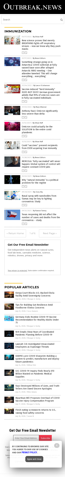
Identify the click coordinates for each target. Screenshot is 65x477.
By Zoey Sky (38, 192)
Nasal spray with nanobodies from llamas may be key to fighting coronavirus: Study (39, 199)
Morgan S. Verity (33, 299)
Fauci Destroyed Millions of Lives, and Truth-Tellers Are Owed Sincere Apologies (37, 387)
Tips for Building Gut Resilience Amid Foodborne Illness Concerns (34, 306)
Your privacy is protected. (17, 270)
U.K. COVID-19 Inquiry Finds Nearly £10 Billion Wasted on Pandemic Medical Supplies (34, 374)
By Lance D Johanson (41, 85)
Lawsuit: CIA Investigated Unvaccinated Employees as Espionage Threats (34, 345)
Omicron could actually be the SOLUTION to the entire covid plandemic (37, 129)
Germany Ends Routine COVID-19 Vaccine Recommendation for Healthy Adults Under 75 (37, 320)
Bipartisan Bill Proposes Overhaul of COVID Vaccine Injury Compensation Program (37, 399)
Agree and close (34, 459)
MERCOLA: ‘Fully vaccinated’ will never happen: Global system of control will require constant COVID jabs (41, 164)
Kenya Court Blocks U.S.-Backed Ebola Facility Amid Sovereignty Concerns (34, 294)
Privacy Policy (29, 452)
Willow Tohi (31, 365)
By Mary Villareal (39, 107)
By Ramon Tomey (39, 211)
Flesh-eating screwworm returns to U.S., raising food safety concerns (35, 411)
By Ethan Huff (38, 37)
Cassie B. (30, 416)
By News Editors (39, 58)
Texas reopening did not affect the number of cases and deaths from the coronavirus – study (41, 217)
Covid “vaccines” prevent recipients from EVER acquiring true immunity (40, 147)
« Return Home (15, 233)
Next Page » (50, 233)
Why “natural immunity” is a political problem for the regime (40, 181)
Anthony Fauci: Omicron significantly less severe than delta (40, 112)
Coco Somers (32, 311)
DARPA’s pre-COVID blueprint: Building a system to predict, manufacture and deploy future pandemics (37, 359)
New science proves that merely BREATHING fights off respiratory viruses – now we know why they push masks (41, 44)
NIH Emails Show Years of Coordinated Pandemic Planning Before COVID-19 (34, 333)
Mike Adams (32, 392)
